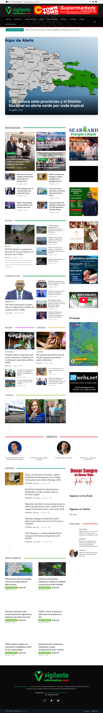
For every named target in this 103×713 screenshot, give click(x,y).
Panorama (13, 127)
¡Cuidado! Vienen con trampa (63, 457)
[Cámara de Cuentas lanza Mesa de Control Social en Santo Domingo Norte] (51, 161)
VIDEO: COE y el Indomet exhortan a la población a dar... (50, 614)
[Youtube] (95, 1)
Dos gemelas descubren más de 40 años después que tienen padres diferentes (50, 357)
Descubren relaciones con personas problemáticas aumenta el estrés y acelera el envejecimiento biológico (57, 380)
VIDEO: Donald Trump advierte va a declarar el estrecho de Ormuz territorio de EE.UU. (56, 250)
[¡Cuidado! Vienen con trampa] (64, 448)
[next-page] (10, 427)
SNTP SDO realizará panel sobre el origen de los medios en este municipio (56, 283)
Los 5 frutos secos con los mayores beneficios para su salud (56, 370)
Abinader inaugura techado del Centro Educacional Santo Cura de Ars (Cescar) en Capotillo (44, 521)
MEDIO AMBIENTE (11, 587)
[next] (95, 29)
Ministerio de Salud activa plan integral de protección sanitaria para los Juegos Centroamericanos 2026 (15, 418)
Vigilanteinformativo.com (22, 686)
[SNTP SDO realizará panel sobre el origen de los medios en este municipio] (41, 284)
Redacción (8, 257)
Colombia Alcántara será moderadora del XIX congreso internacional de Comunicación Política (55, 314)
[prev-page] (6, 427)
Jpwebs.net (25, 711)
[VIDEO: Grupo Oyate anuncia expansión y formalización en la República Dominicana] (56, 411)
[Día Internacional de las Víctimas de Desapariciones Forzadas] (15, 448)
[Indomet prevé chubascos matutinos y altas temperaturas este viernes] (52, 634)
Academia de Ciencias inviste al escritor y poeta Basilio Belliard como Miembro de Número (25, 372)
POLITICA (41, 139)
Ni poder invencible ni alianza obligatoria (39, 458)
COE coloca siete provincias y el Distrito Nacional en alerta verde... (18, 582)
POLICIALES (83, 529)
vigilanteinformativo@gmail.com (56, 693)
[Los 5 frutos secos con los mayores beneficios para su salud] (41, 371)
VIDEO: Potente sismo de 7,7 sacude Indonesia (56, 260)
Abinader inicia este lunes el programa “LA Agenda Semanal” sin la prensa (56, 292)
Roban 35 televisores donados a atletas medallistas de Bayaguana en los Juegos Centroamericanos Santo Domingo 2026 (43, 477)
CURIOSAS (39, 352)
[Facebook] (89, 1)
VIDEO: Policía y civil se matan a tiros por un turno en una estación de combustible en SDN (88, 533)
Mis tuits (73, 514)
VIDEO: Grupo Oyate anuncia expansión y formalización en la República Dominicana (55, 419)
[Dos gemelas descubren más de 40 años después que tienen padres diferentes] (51, 340)
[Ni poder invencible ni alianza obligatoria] (39, 448)
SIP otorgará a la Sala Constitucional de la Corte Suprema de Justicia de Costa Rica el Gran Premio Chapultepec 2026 (56, 303)
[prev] (91, 29)
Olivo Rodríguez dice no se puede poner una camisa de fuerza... (25, 191)
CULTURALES (9, 352)
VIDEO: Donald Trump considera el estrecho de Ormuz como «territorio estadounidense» (55, 240)
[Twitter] (92, 1)
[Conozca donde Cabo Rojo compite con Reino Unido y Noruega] (10, 383)
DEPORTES (14, 414)
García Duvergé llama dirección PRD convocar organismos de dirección (88, 554)
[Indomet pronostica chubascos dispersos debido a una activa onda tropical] (52, 569)
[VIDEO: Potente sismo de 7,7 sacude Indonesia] (41, 261)
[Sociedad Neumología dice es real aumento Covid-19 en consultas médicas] (35, 411)
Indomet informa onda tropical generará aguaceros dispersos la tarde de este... (18, 614)
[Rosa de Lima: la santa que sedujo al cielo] (88, 448)
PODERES (82, 539)
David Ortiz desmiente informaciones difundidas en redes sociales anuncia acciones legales (41, 492)
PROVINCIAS (55, 415)
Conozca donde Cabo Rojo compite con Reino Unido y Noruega (25, 381)
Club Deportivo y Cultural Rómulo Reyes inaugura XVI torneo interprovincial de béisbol (43, 536)
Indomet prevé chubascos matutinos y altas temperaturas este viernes (51, 647)
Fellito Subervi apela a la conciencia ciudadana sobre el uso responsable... (18, 647)
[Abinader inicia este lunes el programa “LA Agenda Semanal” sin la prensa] (41, 294)
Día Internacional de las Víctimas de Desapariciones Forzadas (14, 458)
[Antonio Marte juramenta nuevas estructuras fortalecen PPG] (51, 141)
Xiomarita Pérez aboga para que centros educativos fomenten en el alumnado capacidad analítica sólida (19, 359)
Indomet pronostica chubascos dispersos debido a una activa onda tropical (52, 582)
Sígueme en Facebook (81, 495)
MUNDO (7, 246)
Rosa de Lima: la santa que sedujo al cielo (88, 458)
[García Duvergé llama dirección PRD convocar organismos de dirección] (73, 553)
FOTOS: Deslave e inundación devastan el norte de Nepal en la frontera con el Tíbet (19, 252)
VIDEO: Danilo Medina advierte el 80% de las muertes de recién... (25, 205)
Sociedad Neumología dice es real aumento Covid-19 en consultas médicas (35, 419)
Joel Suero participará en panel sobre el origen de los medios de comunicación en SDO (19, 307)
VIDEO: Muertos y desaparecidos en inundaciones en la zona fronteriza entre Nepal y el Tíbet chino (55, 229)
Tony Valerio (9, 313)
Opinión (51, 436)
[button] (95, 21)
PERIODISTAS (9, 301)
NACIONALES (11, 153)
